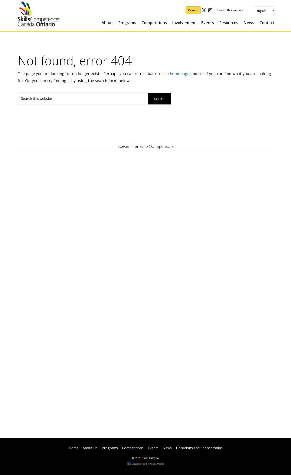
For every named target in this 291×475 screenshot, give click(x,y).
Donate (193, 10)
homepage (179, 73)
